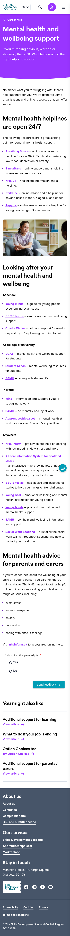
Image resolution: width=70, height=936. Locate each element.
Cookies (28, 907)
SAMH (9, 378)
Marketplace (11, 852)
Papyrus (11, 205)
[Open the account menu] (52, 7)
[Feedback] (63, 468)
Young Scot (13, 495)
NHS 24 (10, 181)
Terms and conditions (16, 915)
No (14, 671)
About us (9, 803)
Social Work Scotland (20, 532)
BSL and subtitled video (19, 822)
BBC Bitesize (14, 316)
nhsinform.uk (18, 644)
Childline (11, 193)
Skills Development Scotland (23, 840)
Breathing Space (17, 151)
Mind (8, 398)
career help (14, 20)
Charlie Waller (15, 328)
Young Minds (14, 304)
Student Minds (15, 366)
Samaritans (13, 168)
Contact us (10, 809)
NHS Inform (13, 444)
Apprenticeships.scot (20, 418)
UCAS (9, 353)
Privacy (43, 907)
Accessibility (10, 907)
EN (23, 7)
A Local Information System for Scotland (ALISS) (33, 458)
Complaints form (14, 816)
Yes (15, 662)
